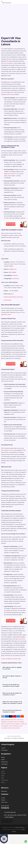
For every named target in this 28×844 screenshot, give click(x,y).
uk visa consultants (13, 725)
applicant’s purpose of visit (11, 173)
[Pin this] (14, 716)
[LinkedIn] (11, 821)
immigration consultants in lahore (9, 721)
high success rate (20, 639)
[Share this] (6, 716)
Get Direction (15, 278)
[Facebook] (3, 821)
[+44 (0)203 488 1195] (2, 812)
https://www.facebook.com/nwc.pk (13, 297)
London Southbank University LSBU (11, 658)
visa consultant (16, 728)
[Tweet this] (11, 716)
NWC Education (19, 827)
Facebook (15, 275)
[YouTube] (7, 821)
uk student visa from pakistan (12, 723)
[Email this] (3, 716)
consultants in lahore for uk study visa (13, 719)
